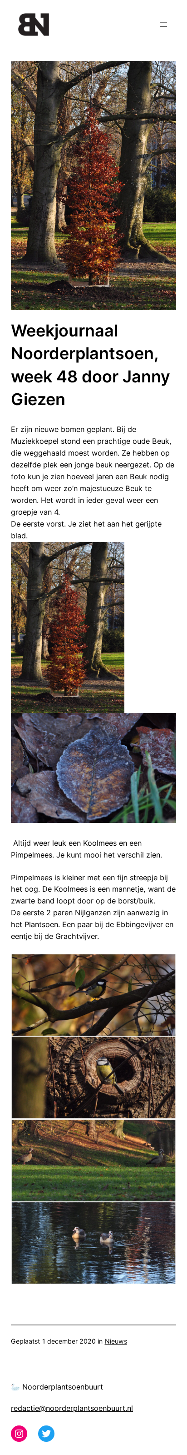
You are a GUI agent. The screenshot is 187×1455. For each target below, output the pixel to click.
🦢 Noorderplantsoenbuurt (57, 1386)
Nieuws (116, 1341)
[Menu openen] (163, 24)
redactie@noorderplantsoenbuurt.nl (72, 1408)
